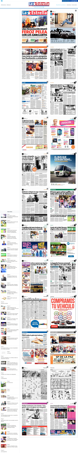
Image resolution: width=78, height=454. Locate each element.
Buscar (9, 4)
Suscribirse (69, 4)
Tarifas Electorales (65, 0)
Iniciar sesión (74, 4)
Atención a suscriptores (61, 4)
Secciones (4, 4)
